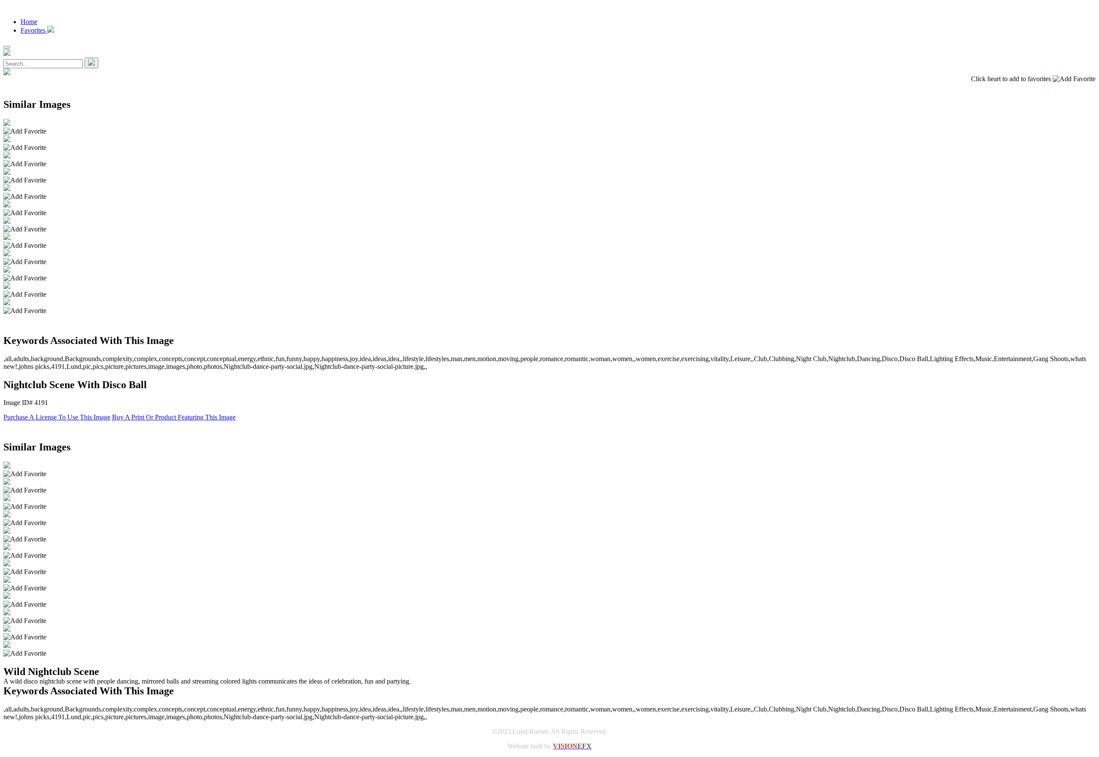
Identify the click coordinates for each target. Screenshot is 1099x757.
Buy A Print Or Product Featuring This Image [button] (174, 417)
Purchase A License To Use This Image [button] (56, 417)
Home (29, 21)
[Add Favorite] (24, 131)
